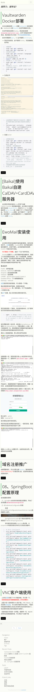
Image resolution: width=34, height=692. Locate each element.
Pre (14, 628)
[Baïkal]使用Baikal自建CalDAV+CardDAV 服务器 (17, 655)
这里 (7, 245)
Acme (3, 2)
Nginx (12, 38)
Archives (6, 644)
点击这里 (8, 605)
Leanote (23, 690)
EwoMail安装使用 (16, 235)
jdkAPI (6, 668)
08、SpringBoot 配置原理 (17, 489)
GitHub (10, 212)
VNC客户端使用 (16, 592)
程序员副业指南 (9, 686)
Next (19, 628)
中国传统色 (7, 670)
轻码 (5, 684)
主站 (5, 680)
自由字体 (7, 674)
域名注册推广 (14, 464)
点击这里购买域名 (24, 35)
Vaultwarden (23, 26)
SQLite (10, 216)
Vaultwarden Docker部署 (14, 18)
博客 (5, 682)
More (3, 172)
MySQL (3, 216)
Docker (14, 26)
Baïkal (12, 210)
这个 (3, 293)
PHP (26, 212)
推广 (5, 640)
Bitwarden (16, 28)
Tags (5, 646)
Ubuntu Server (12, 208)
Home (6, 638)
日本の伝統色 (8, 672)
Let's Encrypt (27, 38)
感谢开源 (7, 642)
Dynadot (21, 469)
